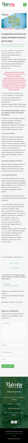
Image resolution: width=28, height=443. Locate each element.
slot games (6, 284)
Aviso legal (7, 433)
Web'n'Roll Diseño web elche (14, 438)
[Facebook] (12, 422)
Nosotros (10, 412)
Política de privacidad (14, 433)
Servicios (16, 412)
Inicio (5, 412)
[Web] (14, 359)
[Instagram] (15, 422)
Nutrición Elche (21, 44)
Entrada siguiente (14, 267)
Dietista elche (12, 44)
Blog (21, 412)
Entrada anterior (14, 263)
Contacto (14, 415)
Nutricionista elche (6, 46)
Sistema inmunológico (18, 46)
